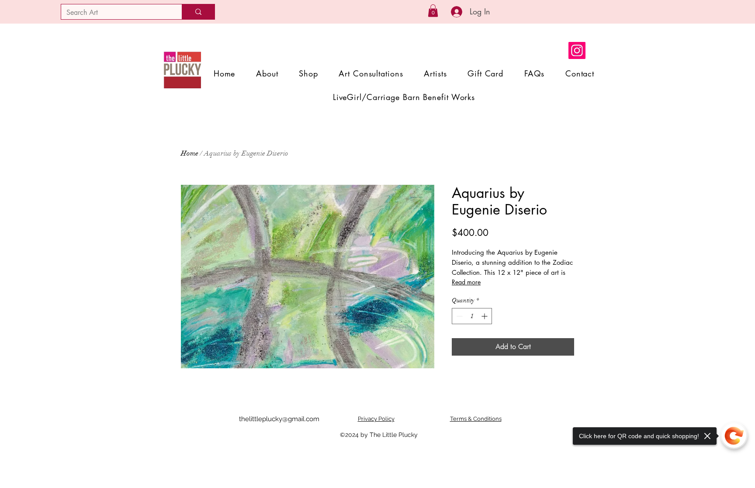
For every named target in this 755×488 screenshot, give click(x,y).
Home (189, 153)
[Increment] (485, 316)
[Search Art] (198, 11)
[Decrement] (458, 316)
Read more (466, 282)
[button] (433, 10)
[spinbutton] (472, 316)
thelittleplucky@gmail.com (279, 419)
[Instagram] (576, 50)
